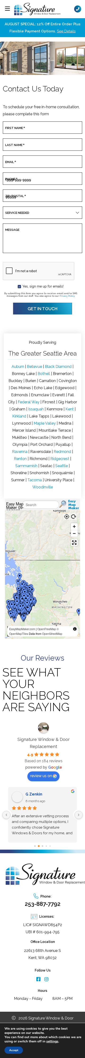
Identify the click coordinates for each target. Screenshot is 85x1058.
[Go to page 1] (39, 846)
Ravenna (19, 451)
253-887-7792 (42, 903)
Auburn (18, 366)
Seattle (61, 466)
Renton (20, 458)
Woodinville (42, 487)
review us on (41, 776)
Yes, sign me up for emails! (43, 286)
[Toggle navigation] (7, 9)
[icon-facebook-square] (38, 980)
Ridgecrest (59, 458)
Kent (69, 409)
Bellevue (34, 366)
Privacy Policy (67, 296)
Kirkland (19, 416)
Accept (13, 1050)
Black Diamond (58, 366)
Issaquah (36, 409)
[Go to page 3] (46, 846)
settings (52, 1041)
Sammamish (26, 466)
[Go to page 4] (50, 846)
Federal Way (28, 402)
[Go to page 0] (34, 846)
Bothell (44, 373)
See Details (66, 31)
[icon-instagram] (46, 980)
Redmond (62, 451)
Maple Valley (45, 423)
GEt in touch (42, 308)
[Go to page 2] (42, 846)
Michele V (35, 794)
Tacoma (34, 480)
